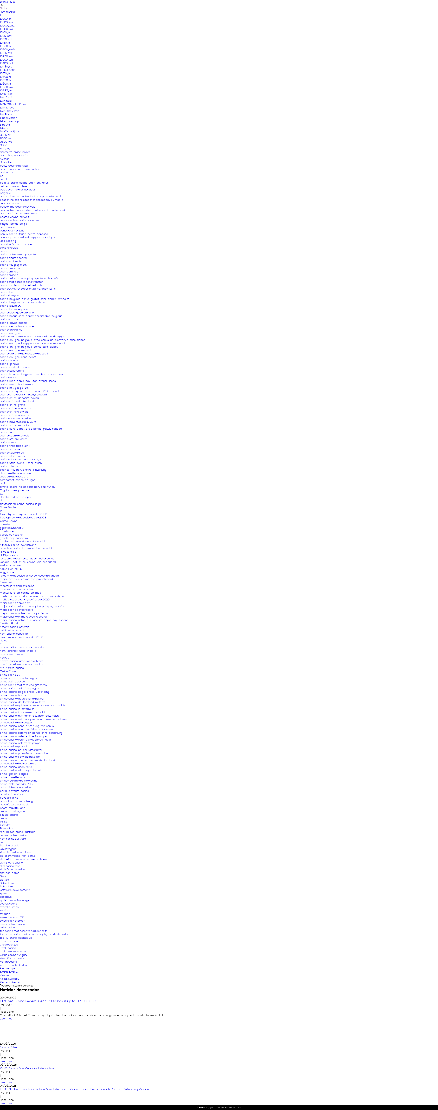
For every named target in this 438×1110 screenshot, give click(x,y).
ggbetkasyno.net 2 (12, 528)
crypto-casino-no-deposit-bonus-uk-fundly (27, 487)
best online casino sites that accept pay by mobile (31, 200)
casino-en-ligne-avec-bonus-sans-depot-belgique (32, 336)
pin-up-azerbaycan (12, 811)
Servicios (372, 6)
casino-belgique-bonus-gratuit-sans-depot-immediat (34, 299)
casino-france (9, 360)
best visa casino (10, 203)
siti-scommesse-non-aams (17, 856)
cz (1, 493)
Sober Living (7, 883)
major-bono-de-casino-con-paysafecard (26, 579)
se (1, 842)
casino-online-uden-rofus (16, 415)
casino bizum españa (13, 258)
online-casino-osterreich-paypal (20, 743)
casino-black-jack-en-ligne (17, 312)
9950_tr (5, 145)
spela (3, 893)
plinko (3, 821)
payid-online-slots (11, 794)
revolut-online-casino (13, 835)
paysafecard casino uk (14, 804)
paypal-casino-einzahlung (16, 801)
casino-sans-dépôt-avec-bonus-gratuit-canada (31, 428)
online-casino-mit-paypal (16, 722)
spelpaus (6, 897)
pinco (3, 818)
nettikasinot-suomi (12, 630)
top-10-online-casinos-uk (16, 938)
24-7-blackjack (9, 131)
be (1, 176)
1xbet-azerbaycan (11, 121)
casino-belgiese (10, 295)
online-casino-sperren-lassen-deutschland (27, 760)
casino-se (6, 432)
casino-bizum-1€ (10, 305)
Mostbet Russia (10, 623)
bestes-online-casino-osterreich (20, 220)
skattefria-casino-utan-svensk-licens (23, 859)
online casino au (10, 674)
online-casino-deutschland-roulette (22, 702)
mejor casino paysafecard (16, 610)
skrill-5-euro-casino (12, 869)
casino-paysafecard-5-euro (18, 422)
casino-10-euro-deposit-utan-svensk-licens (28, 288)
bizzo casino (7, 227)
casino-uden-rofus (12, 452)
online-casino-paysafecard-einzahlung (24, 753)
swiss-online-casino (12, 924)
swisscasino (7, 927)
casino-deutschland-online (17, 326)
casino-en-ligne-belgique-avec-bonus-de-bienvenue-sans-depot (42, 340)
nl (1, 644)
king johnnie (7, 572)
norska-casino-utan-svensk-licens (21, 661)
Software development (15, 890)
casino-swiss (8, 442)
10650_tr (5, 80)
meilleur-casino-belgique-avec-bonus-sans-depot (32, 596)
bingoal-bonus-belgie (13, 223)
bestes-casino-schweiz (14, 217)
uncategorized (9, 944)
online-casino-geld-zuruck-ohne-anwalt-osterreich (32, 705)
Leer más (72, 1018)
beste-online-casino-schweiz (18, 213)
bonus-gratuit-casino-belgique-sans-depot (28, 237)
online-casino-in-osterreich (17, 709)
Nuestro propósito (323, 6)
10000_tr (5, 18)
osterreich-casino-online (15, 787)
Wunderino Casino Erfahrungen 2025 (94, 1001)
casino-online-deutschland (17, 401)
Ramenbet (7, 828)
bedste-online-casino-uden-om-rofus (24, 182)
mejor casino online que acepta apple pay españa (32, 606)
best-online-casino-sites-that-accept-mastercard (32, 210)
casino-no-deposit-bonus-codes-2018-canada (30, 391)
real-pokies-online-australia (18, 832)
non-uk (4, 657)
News (3, 640)
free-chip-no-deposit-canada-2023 (23, 514)
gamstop (5, 524)
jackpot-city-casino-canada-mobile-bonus (27, 558)
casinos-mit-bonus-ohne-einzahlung (23, 469)
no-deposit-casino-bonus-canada (22, 647)
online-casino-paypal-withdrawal (21, 750)
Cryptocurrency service (14, 490)
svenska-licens (9, 907)
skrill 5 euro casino (11, 862)
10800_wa (6, 87)
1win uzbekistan (9, 111)
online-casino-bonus (13, 695)
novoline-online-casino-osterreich (21, 664)
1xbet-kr (5, 124)
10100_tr (5, 32)
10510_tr (5, 73)
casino (4, 251)
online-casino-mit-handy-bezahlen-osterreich (29, 715)
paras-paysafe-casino (14, 791)
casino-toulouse (10, 449)
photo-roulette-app (12, 808)
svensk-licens (8, 903)
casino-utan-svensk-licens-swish (21, 463)
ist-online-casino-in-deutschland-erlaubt (26, 548)
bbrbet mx (7, 172)
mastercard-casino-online (16, 589)
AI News (5, 148)
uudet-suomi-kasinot (13, 951)
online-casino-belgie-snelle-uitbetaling (24, 692)
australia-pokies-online (14, 155)
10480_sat (6, 66)
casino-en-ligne (10, 333)
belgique (5, 193)
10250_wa (6, 56)
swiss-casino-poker (12, 920)
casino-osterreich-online (15, 418)
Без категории (8, 968)
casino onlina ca (10, 268)
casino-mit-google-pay (14, 387)
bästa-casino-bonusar (14, 165)
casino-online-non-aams (15, 408)
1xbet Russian (8, 118)
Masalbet (6, 582)
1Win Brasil (7, 94)
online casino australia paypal (18, 678)
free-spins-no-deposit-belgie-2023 (23, 517)
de (1, 500)
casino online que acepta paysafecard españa (29, 278)
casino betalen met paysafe (18, 254)
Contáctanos (410, 6)
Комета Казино (9, 972)
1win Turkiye (7, 107)
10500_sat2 (7, 70)
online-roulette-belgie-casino (18, 780)
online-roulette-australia (15, 777)
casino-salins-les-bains (15, 425)
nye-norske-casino (12, 668)
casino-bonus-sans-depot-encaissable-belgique (31, 316)
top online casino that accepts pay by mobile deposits (34, 934)
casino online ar (10, 271)
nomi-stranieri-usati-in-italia (18, 651)
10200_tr (5, 46)
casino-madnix (9, 377)
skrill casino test (10, 866)
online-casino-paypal (13, 746)
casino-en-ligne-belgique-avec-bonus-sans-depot (32, 343)
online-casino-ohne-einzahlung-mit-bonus (27, 726)
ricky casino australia (13, 838)
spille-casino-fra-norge (15, 900)
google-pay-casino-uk (14, 538)
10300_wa (6, 59)
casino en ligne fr (10, 261)
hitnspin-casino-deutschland (18, 545)
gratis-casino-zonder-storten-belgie (23, 541)
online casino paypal (12, 681)
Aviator (4, 159)
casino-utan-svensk (12, 456)
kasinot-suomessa (11, 565)
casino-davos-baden (13, 323)
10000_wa (6, 22)
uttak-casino (8, 948)
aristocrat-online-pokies (15, 152)
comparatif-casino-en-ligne (17, 480)
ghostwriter (7, 531)
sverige (4, 910)
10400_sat (6, 63)
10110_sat (5, 36)
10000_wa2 (7, 25)
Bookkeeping (8, 241)
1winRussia (6, 114)
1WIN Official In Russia (13, 104)
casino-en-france (11, 329)
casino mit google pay (13, 264)
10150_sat (6, 39)
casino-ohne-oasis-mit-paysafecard (23, 394)
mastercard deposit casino (17, 586)
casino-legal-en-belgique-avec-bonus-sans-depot (32, 374)
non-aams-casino (11, 654)
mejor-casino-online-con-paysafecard (24, 613)
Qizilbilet (5, 825)
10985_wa (6, 90)
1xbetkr (4, 128)
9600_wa (6, 141)
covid (3, 483)
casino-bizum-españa (14, 309)
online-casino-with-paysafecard (20, 770)
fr (1, 510)
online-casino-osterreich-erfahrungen (24, 736)
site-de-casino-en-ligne (15, 852)
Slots (3, 876)
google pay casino (11, 534)
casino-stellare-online (14, 439)
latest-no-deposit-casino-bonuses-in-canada (29, 575)
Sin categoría (8, 849)
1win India (6, 100)
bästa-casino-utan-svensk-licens (21, 169)
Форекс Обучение (10, 982)
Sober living (7, 886)
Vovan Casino (8, 961)
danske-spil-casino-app (15, 497)
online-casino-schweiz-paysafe (20, 756)
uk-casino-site (9, 941)
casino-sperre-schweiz (14, 435)
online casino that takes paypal (19, 688)
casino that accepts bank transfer (21, 282)
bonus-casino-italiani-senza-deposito (24, 234)
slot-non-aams (9, 873)
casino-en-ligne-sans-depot (18, 357)
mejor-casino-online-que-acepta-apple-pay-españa (34, 620)
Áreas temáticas (351, 6)
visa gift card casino (12, 958)
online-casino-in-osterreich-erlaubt (22, 712)
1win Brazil (6, 97)
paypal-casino (9, 797)
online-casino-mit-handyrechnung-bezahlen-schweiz (33, 719)
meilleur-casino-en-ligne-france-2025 (25, 599)
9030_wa (6, 138)
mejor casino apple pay (15, 603)
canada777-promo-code (16, 244)
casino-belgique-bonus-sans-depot (23, 302)
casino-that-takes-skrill (15, 446)
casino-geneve (9, 364)
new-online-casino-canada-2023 (21, 637)
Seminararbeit (9, 845)
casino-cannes (9, 319)
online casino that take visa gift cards (23, 685)
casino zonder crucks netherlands (21, 285)
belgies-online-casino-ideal (17, 189)
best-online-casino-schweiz (17, 206)
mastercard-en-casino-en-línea (20, 592)
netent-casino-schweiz (14, 627)
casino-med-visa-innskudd (17, 384)
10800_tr (5, 83)
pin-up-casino (9, 815)
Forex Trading (8, 507)
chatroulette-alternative (15, 473)
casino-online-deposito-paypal (19, 398)
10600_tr (5, 77)
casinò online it (9, 275)
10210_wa (6, 53)
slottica (4, 879)
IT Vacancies (8, 551)
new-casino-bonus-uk (14, 633)
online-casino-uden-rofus (16, 767)
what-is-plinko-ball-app (15, 965)
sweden (5, 914)
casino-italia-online (12, 370)
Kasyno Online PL (11, 569)
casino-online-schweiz (14, 411)
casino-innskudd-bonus (15, 367)
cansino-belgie (9, 247)
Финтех (4, 975)
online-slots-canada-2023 (17, 784)
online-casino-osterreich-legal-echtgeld (25, 739)
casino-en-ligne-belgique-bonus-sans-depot (29, 346)
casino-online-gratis (12, 405)
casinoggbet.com (11, 466)
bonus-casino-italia (12, 230)
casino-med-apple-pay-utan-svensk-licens (28, 381)
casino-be (6, 292)
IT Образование (9, 555)
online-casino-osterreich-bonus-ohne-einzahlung (31, 733)
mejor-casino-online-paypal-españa (23, 616)
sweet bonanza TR (12, 917)
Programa (390, 6)
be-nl (3, 179)
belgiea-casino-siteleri (14, 186)
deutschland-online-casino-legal (20, 504)
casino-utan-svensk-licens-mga (20, 459)
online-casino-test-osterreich (18, 763)
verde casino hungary (13, 955)
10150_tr (5, 42)
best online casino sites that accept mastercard (30, 196)
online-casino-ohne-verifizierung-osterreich (27, 729)
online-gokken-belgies (14, 774)
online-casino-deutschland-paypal (22, 698)
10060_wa (6, 29)
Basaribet (6, 162)
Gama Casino (8, 521)
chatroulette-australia (14, 476)
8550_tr (5, 135)
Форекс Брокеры (10, 979)
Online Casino (8, 671)
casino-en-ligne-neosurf (15, 350)
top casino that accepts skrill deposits (23, 931)
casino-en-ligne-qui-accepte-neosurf (24, 353)
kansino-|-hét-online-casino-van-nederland (28, 562)
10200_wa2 (7, 49)
